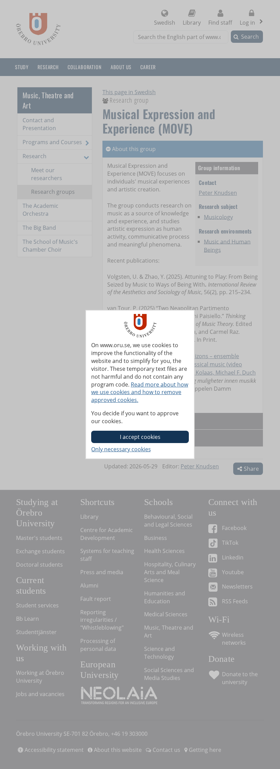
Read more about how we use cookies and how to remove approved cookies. (139, 392)
